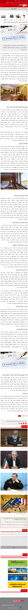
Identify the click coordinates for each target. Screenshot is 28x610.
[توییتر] (21, 423)
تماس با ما (25, 0)
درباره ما (22, 0)
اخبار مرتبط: (24, 426)
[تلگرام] (23, 423)
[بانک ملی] (14, 570)
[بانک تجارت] (14, 563)
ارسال (14, 547)
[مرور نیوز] (14, 5)
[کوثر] (14, 577)
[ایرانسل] (14, 585)
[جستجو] (26, 12)
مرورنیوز (22, 53)
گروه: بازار (9, 20)
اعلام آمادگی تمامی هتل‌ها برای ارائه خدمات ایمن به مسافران (18, 470)
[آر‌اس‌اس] (25, 423)
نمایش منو (14, 9)
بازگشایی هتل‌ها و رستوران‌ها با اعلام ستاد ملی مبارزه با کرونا (18, 491)
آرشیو (18, 0)
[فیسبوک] (19, 423)
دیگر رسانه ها (24, 590)
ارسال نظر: (25, 530)
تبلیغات (16, 0)
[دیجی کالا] (14, 16)
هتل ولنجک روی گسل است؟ (23, 448)
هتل (19, 416)
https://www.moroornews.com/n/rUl (14, 421)
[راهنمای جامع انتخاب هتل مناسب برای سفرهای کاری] (14, 34)
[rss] (8, 2)
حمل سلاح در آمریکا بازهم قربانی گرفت (21, 513)
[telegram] (7, 2)
